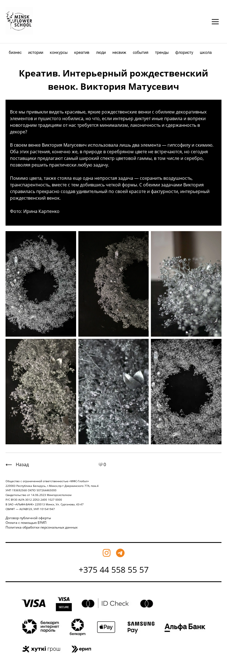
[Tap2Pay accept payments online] (114, 659)
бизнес (15, 53)
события (140, 53)
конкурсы (59, 53)
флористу (184, 53)
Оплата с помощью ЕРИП (26, 522)
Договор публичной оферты (28, 518)
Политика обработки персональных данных (42, 527)
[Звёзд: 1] (100, 464)
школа (206, 53)
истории (35, 53)
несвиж (119, 53)
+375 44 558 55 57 (114, 569)
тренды (162, 53)
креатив (81, 53)
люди (101, 53)
